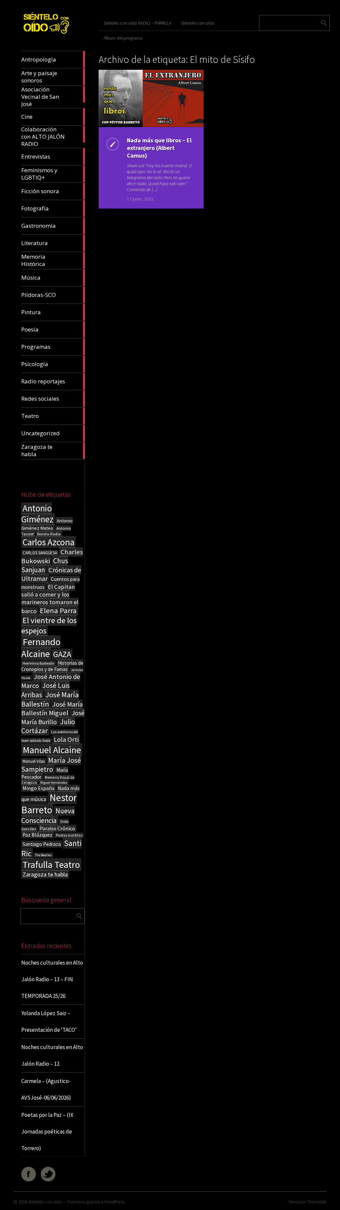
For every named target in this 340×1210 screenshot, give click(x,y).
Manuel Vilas (34, 761)
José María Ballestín (50, 699)
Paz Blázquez (37, 835)
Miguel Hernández (53, 782)
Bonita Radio (49, 533)
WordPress (114, 1202)
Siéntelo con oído (197, 23)
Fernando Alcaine (40, 648)
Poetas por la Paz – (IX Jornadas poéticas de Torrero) (47, 1131)
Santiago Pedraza (42, 844)
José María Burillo (52, 717)
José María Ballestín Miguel (52, 708)
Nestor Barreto (49, 803)
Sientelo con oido (45, 1202)
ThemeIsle (316, 1202)
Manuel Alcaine (52, 750)
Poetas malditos (69, 835)
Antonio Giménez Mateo (47, 524)
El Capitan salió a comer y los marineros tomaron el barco (49, 599)
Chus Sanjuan (44, 565)
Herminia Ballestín (38, 663)
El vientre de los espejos (49, 625)
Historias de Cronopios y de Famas (52, 666)
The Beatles (43, 855)
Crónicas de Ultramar (51, 574)
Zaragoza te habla (45, 874)
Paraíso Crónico (57, 828)
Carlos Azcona (48, 542)
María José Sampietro (51, 765)
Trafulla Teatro (51, 865)
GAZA (62, 654)
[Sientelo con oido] (45, 35)
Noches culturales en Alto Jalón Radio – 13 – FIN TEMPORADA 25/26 (52, 979)
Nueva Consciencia (48, 815)
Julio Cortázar (48, 726)
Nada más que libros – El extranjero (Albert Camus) (159, 147)
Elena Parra (58, 610)
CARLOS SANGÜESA (40, 553)
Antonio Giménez (37, 514)
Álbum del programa (123, 38)
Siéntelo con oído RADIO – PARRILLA (137, 23)
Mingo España (38, 788)
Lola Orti (66, 739)
